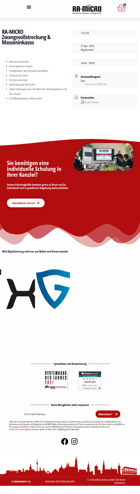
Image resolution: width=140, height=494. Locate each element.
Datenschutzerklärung (22, 429)
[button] (29, 7)
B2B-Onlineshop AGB (65, 481)
